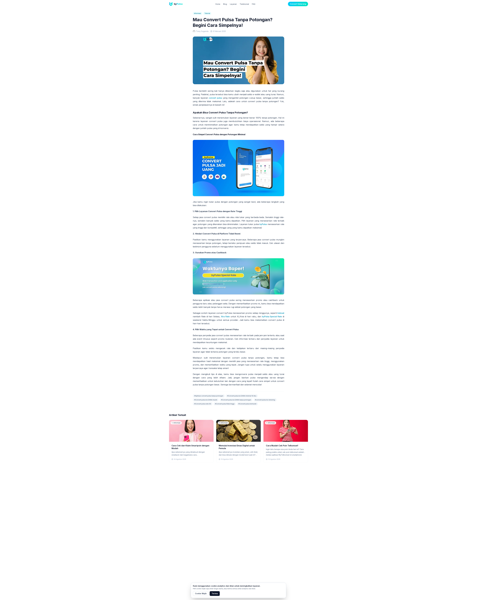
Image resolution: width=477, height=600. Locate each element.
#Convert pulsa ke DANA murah (205, 400)
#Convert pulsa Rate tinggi (224, 404)
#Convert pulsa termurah (247, 404)
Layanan (233, 4)
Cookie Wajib (201, 593)
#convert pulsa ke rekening (265, 400)
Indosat (280, 313)
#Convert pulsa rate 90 (202, 404)
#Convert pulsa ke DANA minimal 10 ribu (241, 396)
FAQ (253, 4)
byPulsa (263, 224)
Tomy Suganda (202, 31)
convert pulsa (215, 98)
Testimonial (244, 4)
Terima (215, 593)
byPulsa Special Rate (272, 316)
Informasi (197, 13)
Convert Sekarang (298, 4)
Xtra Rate (225, 316)
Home (217, 4)
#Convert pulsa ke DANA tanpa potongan (236, 400)
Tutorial (207, 13)
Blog (225, 4)
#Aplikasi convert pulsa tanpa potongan (208, 396)
